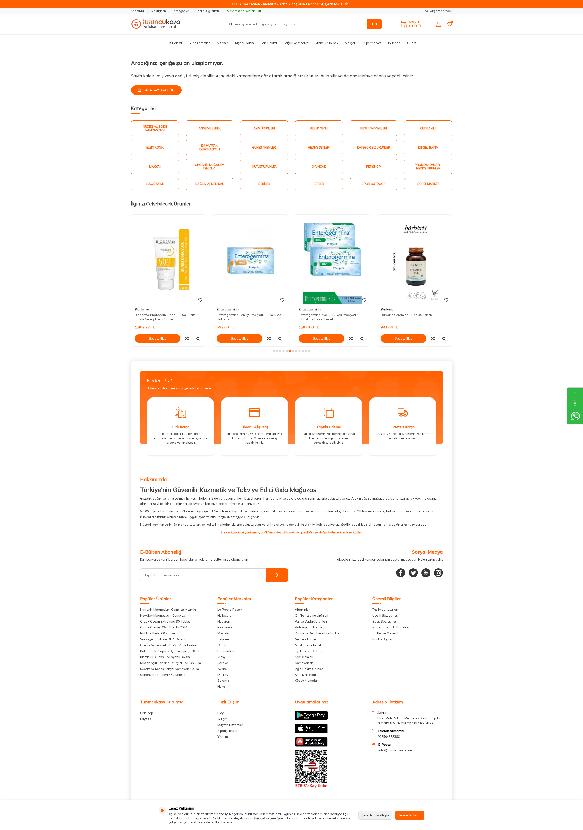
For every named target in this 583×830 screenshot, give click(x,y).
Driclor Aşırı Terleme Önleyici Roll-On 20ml (171, 663)
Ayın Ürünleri (264, 128)
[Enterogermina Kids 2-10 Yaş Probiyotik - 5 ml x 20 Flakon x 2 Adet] (332, 259)
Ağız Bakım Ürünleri (309, 669)
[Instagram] (438, 572)
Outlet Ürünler (264, 166)
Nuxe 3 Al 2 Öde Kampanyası (155, 128)
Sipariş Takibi (227, 731)
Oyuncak (319, 166)
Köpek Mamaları (307, 681)
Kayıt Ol (145, 719)
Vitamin (222, 43)
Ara (375, 24)
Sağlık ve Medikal (296, 43)
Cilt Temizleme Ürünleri (311, 615)
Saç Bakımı (269, 43)
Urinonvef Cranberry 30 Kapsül (162, 675)
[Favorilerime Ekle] (200, 300)
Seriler (264, 184)
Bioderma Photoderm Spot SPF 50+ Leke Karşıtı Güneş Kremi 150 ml (165, 317)
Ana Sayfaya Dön (159, 90)
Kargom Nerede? (440, 11)
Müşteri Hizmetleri (230, 725)
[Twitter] (413, 572)
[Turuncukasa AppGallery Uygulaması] (311, 745)
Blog (220, 713)
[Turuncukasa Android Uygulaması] (311, 719)
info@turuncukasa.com (395, 750)
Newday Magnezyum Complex (162, 615)
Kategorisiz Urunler (373, 147)
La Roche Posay (229, 609)
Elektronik (155, 147)
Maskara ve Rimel (308, 645)
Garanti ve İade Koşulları (390, 627)
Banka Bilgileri (382, 639)
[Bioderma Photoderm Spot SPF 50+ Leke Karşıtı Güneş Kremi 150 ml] (168, 259)
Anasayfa (137, 11)
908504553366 (389, 737)
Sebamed (224, 639)
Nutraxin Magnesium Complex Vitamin (168, 609)
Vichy (221, 657)
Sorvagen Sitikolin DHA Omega (163, 639)
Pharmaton (225, 651)
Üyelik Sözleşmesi (385, 615)
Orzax (222, 645)
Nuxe (221, 686)
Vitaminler (302, 609)
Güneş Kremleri (199, 43)
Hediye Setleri (319, 147)
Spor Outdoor (374, 184)
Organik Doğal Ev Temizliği (209, 166)
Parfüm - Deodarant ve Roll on (318, 633)
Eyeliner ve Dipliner (308, 651)
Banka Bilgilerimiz (208, 11)
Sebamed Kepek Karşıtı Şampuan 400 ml (169, 669)
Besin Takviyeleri (373, 128)
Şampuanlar (304, 663)
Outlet (411, 43)
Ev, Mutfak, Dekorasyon (209, 147)
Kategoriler (181, 11)
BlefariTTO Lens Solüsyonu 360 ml (165, 657)
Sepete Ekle (157, 338)
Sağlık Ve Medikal (209, 184)
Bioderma (142, 309)
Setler (319, 184)
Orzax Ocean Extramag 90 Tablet (165, 621)
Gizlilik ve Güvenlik (385, 633)
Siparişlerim (159, 11)
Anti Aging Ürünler (308, 627)
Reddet (259, 818)
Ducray (222, 675)
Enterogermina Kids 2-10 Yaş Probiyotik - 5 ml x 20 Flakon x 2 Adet (331, 317)
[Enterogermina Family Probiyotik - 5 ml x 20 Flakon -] (250, 259)
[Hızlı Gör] (198, 338)
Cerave (222, 663)
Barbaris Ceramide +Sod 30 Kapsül (407, 315)
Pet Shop (373, 166)
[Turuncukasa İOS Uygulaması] (311, 732)
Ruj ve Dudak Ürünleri (311, 621)
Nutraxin (223, 621)
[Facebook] (400, 572)
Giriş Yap (146, 713)
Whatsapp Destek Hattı (246, 11)
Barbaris (387, 309)
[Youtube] (425, 572)
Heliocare (224, 615)
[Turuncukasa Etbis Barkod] (311, 787)
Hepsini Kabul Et (410, 815)
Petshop (394, 43)
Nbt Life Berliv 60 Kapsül (158, 633)
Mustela (223, 633)
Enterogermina (228, 309)
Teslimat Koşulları (385, 609)
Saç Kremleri (304, 657)
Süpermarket (371, 43)
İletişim (222, 719)
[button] (274, 351)
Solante (223, 681)
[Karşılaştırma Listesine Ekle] (187, 338)
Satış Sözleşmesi (384, 621)
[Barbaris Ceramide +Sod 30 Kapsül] (414, 259)
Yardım (222, 737)
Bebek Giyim (319, 128)
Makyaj (350, 43)
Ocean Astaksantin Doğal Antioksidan (168, 645)
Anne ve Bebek (327, 43)
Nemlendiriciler (305, 639)
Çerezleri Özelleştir (375, 815)
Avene (222, 669)
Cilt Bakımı (174, 43)
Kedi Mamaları (305, 675)
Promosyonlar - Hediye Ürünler (428, 166)
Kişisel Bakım (244, 43)
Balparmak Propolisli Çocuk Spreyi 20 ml (169, 651)
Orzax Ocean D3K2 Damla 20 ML (164, 627)
